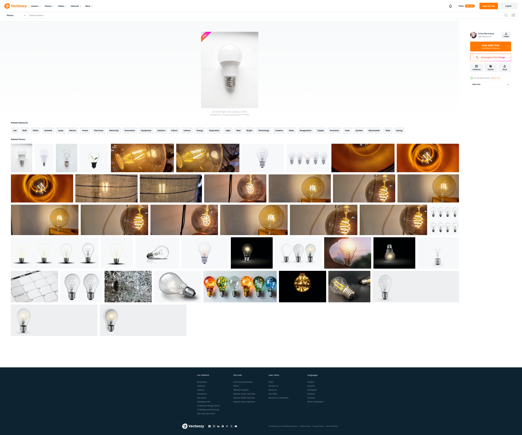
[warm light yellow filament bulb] (363, 158)
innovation (130, 130)
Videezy (200, 389)
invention (334, 130)
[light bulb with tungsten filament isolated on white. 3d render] (438, 253)
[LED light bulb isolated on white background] (44, 158)
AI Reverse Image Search (208, 405)
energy (200, 130)
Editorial (75, 6)
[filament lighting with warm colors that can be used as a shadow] (142, 158)
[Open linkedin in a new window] (218, 426)
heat (347, 130)
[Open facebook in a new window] (210, 426)
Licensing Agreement (243, 382)
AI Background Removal (208, 409)
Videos (61, 6)
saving (399, 130)
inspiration (214, 130)
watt (388, 130)
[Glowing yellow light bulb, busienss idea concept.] (205, 253)
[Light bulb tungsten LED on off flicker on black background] (302, 286)
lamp (60, 130)
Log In (508, 6)
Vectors (34, 6)
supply (320, 130)
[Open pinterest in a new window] (223, 426)
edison (174, 130)
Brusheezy (202, 382)
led (15, 130)
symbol (359, 130)
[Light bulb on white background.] (263, 158)
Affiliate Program (241, 389)
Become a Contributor (279, 397)
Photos (48, 6)
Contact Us (273, 386)
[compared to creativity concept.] (307, 158)
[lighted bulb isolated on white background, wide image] (416, 286)
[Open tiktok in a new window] (227, 426)
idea (238, 130)
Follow (506, 36)
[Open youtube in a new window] (236, 426)
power (85, 130)
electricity (114, 130)
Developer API (203, 401)
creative (279, 130)
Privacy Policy (318, 426)
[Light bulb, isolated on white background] (94, 158)
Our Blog (273, 393)
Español (311, 386)
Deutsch (311, 393)
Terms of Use (305, 426)
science (187, 130)
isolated (48, 130)
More (87, 6)
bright (249, 130)
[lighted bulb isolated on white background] (298, 253)
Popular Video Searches (244, 401)
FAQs (271, 382)
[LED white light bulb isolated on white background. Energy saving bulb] (21, 158)
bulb (25, 130)
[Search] (506, 15)
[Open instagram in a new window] (214, 426)
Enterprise (202, 393)
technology (263, 130)
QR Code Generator (206, 413)
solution (161, 130)
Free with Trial (491, 46)
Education (201, 397)
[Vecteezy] (15, 6)
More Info (476, 84)
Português (312, 389)
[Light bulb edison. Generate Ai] (177, 286)
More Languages (315, 401)
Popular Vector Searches (244, 393)
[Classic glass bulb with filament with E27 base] (444, 220)
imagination (305, 130)
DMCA (236, 386)
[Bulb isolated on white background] (66, 158)
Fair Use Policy (332, 426)
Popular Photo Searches (244, 397)
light (227, 130)
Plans (461, 6)
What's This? (495, 78)
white (35, 130)
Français (311, 397)
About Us (273, 389)
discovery (98, 130)
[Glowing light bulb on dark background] (252, 253)
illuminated (374, 130)
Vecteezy (201, 386)
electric (72, 130)
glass (291, 130)
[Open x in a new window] (231, 426)
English (310, 382)
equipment (146, 130)
